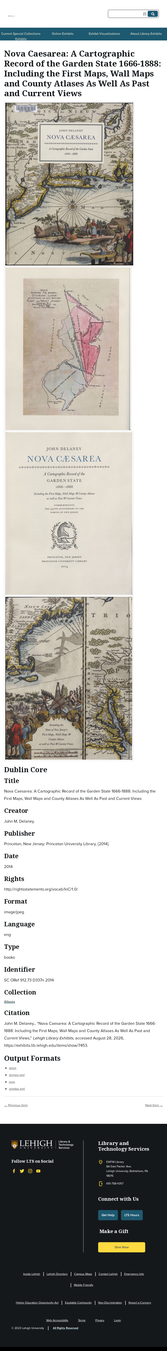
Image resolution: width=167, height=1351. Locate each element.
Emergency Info (134, 1274)
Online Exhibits (63, 33)
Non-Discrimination (110, 1303)
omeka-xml (17, 1088)
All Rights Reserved (65, 1328)
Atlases (9, 1001)
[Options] (145, 14)
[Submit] (153, 14)
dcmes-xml (17, 1075)
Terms (82, 1320)
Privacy (99, 1320)
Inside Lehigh (31, 1274)
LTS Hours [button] (131, 1215)
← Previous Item (16, 1105)
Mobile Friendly (83, 1285)
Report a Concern (140, 1303)
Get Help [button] (108, 1215)
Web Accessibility (57, 1320)
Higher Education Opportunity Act (37, 1303)
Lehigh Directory (57, 1274)
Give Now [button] (122, 1247)
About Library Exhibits (146, 33)
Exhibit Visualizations (104, 33)
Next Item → (154, 1105)
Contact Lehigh (108, 1274)
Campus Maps (83, 1274)
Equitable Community (78, 1303)
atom (12, 1068)
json (12, 1081)
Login (117, 1320)
